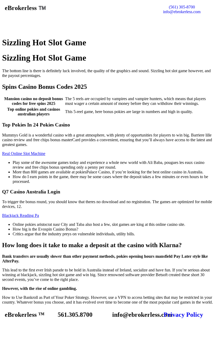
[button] (108, 24)
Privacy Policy (183, 314)
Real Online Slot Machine (23, 153)
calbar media (115, 329)
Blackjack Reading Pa (20, 215)
